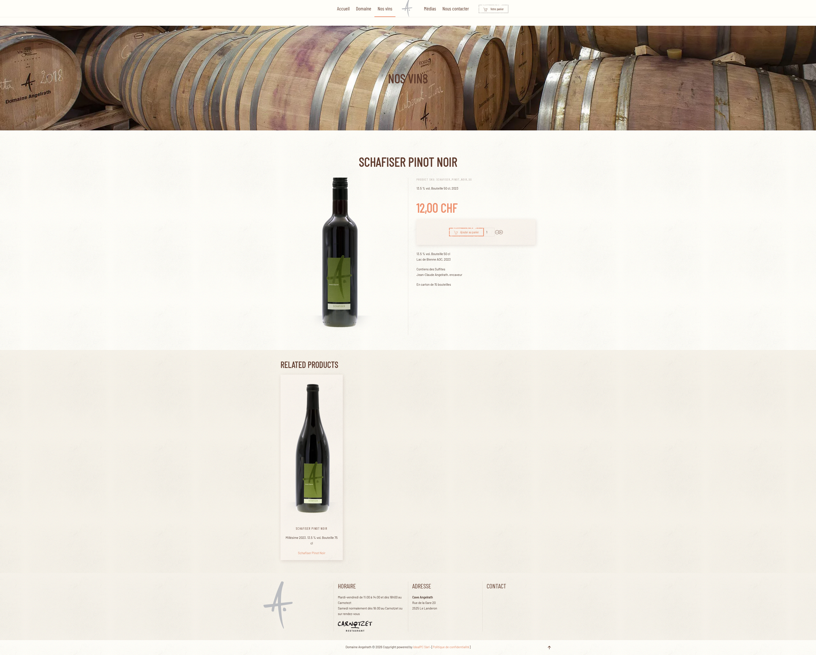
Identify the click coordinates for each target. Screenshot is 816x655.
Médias (430, 8)
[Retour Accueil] (408, 8)
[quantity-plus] (501, 232)
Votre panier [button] (497, 9)
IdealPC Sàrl (421, 647)
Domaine (363, 8)
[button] (549, 647)
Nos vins (385, 8)
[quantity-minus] (497, 232)
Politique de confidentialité (451, 647)
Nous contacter (455, 8)
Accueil (343, 8)
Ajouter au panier (469, 232)
